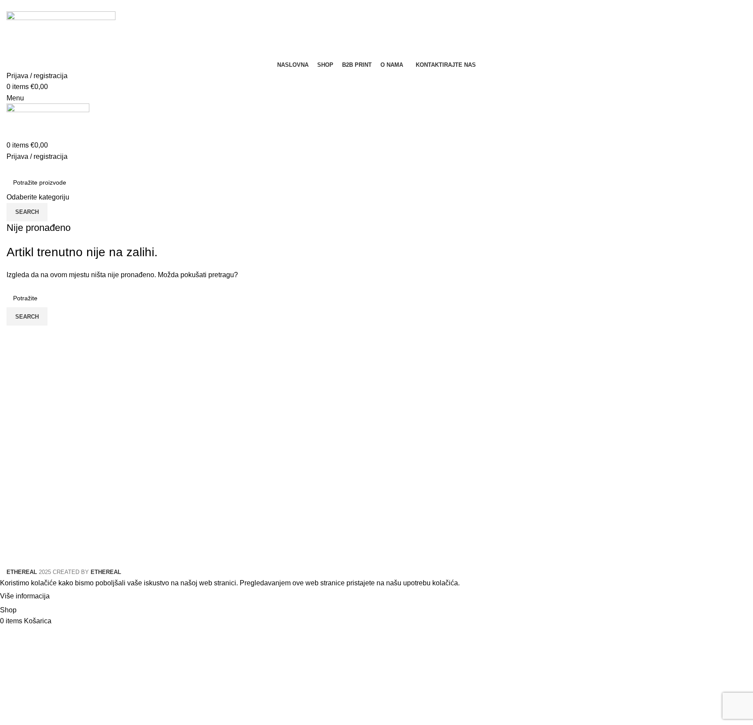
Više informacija (25, 596)
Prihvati (69, 596)
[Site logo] (61, 34)
